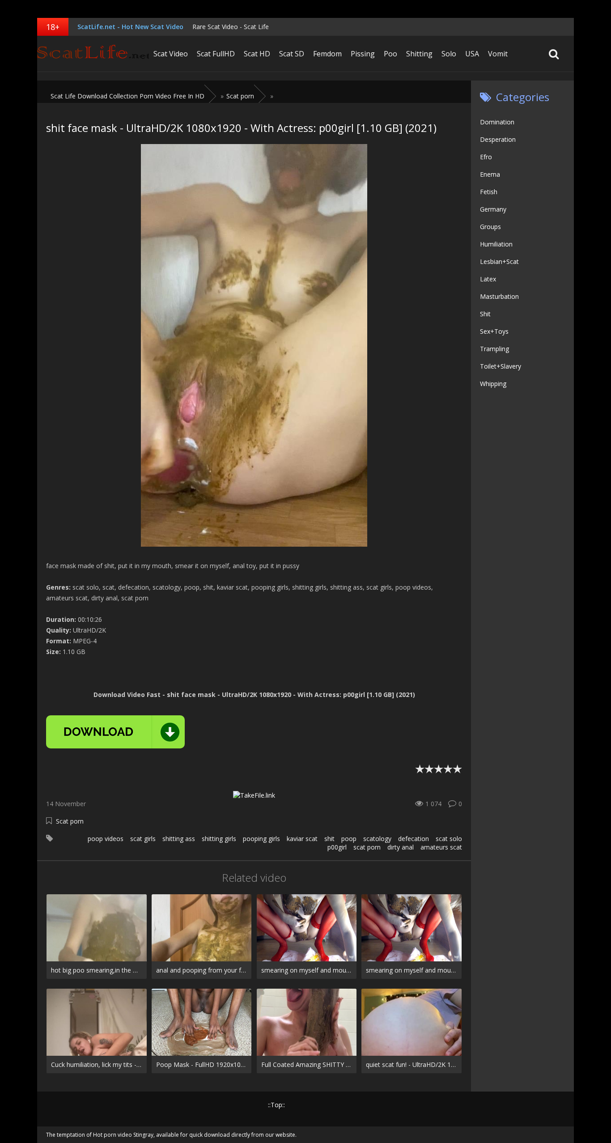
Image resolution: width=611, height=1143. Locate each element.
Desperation (498, 139)
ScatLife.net (93, 54)
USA (472, 54)
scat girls (143, 838)
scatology (377, 838)
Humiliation (496, 244)
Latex (488, 279)
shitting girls (219, 838)
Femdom (327, 54)
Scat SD (291, 54)
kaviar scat (302, 838)
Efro (486, 157)
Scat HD (257, 54)
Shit (485, 314)
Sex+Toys (494, 331)
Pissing (363, 54)
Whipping (493, 383)
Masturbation (499, 296)
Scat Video (170, 54)
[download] (115, 731)
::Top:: (276, 1105)
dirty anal (400, 847)
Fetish (488, 191)
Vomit (498, 54)
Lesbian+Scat (499, 261)
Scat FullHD (216, 54)
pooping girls (261, 838)
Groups (490, 226)
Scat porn (70, 821)
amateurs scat (441, 847)
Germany (493, 209)
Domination (497, 122)
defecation (413, 838)
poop (348, 838)
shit (329, 838)
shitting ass (178, 838)
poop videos (105, 838)
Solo (448, 54)
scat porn (367, 847)
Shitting (419, 54)
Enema (490, 174)
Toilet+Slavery (500, 366)
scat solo (449, 838)
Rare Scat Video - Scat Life (230, 26)
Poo (390, 54)
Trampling (494, 348)
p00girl (337, 847)
